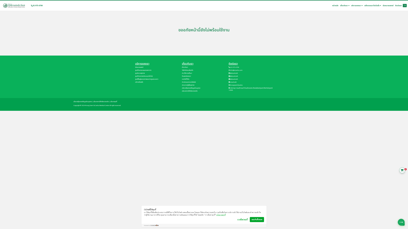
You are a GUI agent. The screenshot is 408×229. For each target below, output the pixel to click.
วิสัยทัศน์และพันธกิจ (187, 70)
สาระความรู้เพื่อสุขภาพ (188, 85)
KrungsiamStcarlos (236, 85)
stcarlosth (233, 82)
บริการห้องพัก (139, 82)
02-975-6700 (38, 5)
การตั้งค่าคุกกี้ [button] (242, 219)
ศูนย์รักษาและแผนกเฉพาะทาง (143, 70)
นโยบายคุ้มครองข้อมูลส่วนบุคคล (191, 88)
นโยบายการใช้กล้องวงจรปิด (190, 91)
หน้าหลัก (335, 5)
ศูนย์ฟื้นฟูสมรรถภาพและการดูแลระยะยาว (146, 79)
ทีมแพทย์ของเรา (186, 76)
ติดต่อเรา (398, 5)
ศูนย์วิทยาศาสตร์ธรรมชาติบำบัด (144, 76)
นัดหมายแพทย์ (388, 5)
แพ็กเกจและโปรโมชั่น (372, 5)
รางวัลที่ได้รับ (185, 79)
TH (405, 5)
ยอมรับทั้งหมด (257, 219)
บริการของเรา (356, 5)
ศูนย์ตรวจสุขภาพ (140, 73)
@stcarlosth (234, 73)
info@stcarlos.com (236, 70)
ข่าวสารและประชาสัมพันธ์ (189, 82)
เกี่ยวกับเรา (344, 5)
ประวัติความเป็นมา (187, 73)
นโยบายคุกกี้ (221, 215)
